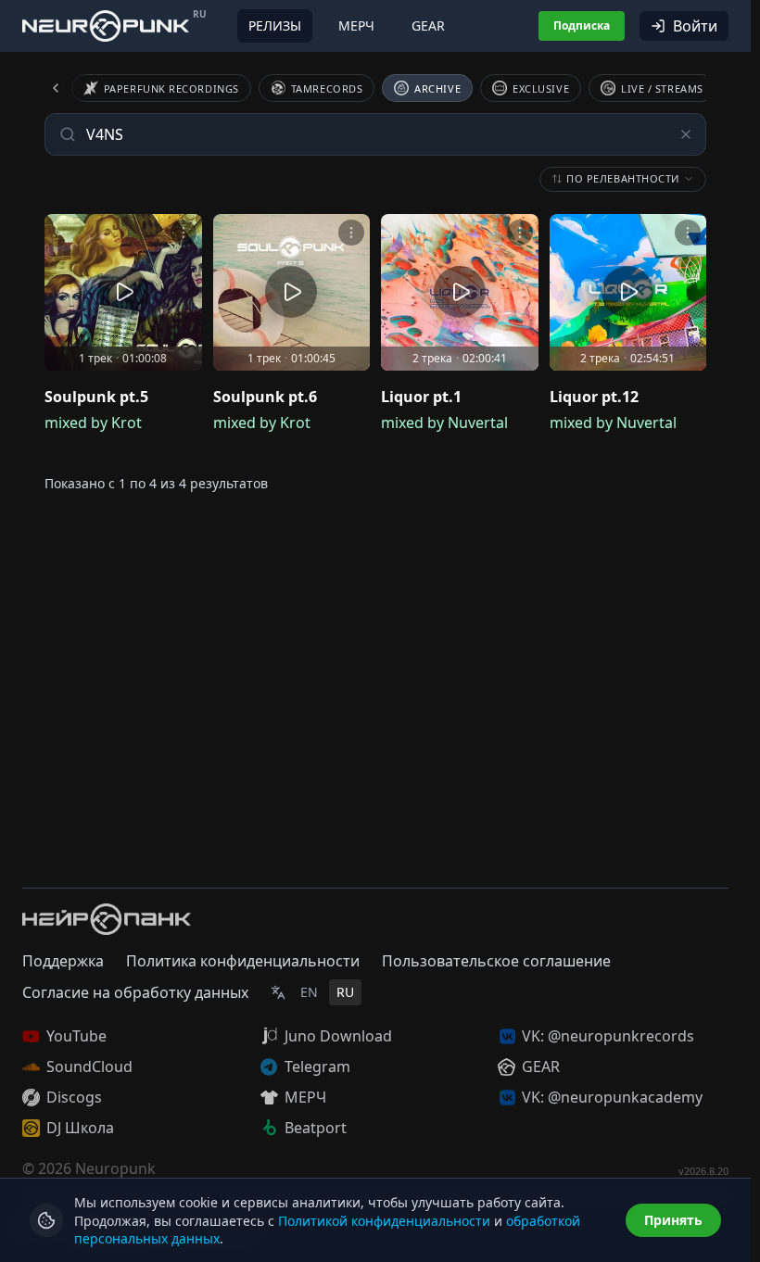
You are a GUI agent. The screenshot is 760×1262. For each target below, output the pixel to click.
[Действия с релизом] (183, 233)
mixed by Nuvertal (444, 422)
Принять (673, 1220)
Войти (695, 26)
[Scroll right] (684, 88)
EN (309, 992)
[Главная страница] (105, 25)
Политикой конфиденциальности (384, 1221)
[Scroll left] (66, 88)
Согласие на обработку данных (135, 992)
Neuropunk (115, 1168)
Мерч (356, 25)
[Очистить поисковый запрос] (685, 134)
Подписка (581, 25)
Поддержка (63, 961)
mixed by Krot (93, 422)
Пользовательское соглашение (496, 961)
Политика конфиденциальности (243, 961)
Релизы (274, 25)
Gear (428, 25)
